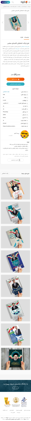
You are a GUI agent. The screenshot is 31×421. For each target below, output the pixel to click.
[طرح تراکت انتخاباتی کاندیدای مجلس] (15, 22)
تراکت (19, 6)
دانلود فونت (11, 410)
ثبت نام (15, 388)
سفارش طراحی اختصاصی (15, 84)
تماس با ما (13, 412)
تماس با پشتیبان (14, 160)
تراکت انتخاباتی (6, 6)
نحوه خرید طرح (27, 410)
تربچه (29, 6)
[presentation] (2, 22)
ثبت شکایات (5, 410)
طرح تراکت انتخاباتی (25, 46)
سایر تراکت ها (13, 6)
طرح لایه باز (24, 6)
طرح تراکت (17, 48)
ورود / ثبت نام (5, 2)
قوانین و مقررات (19, 410)
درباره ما (18, 412)
